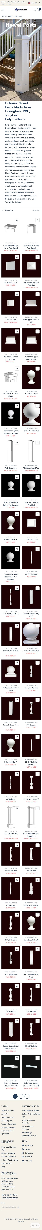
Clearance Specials (8, 1156)
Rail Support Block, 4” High (31, 321)
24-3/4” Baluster (11, 940)
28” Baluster (10, 1011)
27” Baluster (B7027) (31, 799)
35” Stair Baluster (31, 688)
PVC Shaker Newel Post (11, 835)
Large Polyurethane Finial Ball (31, 504)
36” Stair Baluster (10, 974)
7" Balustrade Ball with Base (11, 689)
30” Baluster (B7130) (10, 614)
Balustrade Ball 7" (10, 762)
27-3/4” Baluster (11, 871)
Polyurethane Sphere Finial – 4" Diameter (10, 432)
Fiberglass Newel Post (31, 468)
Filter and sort (8, 210)
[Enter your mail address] (18, 1207)
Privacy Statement (8, 1127)
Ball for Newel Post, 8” (31, 651)
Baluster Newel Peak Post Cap (31, 284)
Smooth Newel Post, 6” (10, 652)
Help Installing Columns (30, 1110)
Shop (9, 16)
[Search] (35, 10)
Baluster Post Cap (31, 539)
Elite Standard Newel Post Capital (31, 247)
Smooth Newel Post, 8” (10, 726)
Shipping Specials (8, 1153)
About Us (4, 1114)
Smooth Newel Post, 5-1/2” (31, 615)
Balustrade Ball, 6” (10, 539)
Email (3, 1203)
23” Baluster (31, 871)
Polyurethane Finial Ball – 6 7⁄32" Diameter (10, 504)
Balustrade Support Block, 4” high (31, 358)
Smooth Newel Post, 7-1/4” (31, 976)
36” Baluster (10, 799)
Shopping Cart (6, 1121)
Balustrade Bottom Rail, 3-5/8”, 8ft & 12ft (31, 1084)
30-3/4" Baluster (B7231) (31, 763)
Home (4, 16)
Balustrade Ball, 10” (31, 940)
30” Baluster (31, 725)
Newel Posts (17, 16)
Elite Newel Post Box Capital (10, 395)
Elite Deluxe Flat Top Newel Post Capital (10, 247)
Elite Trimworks (11, 243)
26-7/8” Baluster (31, 574)
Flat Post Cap (11, 320)
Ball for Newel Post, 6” (31, 431)
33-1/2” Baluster (31, 1046)
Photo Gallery (6, 1163)
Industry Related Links (9, 1160)
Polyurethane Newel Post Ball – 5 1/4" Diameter (10, 576)
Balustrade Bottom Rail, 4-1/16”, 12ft (11, 1084)
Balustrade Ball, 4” (31, 394)
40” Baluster (10, 905)
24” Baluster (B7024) (31, 905)
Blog (3, 1167)
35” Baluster (31, 1011)
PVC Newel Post (11, 468)
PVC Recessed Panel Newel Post (31, 835)
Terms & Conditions (8, 1124)
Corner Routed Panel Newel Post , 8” (10, 1047)
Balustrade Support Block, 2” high (11, 358)
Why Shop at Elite (7, 1110)
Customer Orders (7, 1117)
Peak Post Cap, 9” (10, 283)
